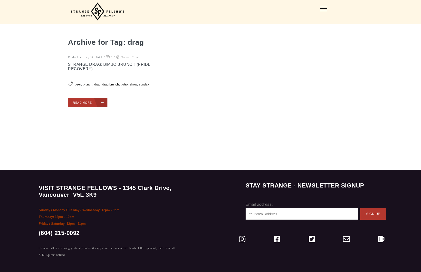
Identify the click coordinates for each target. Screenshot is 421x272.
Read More (83, 102)
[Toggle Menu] (323, 8)
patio (124, 84)
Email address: (259, 204)
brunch (87, 84)
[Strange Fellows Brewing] (98, 12)
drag (97, 84)
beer (78, 84)
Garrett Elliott (130, 57)
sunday (144, 84)
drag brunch (110, 84)
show (133, 84)
